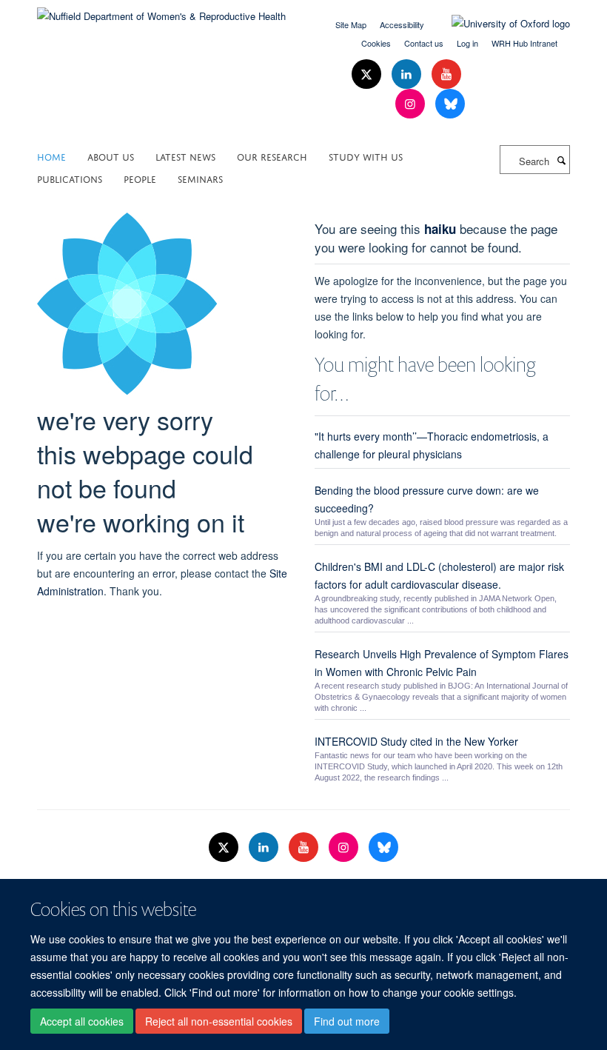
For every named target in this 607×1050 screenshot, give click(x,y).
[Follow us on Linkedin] (408, 74)
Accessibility (402, 24)
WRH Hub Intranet (524, 43)
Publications (69, 178)
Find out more (347, 1021)
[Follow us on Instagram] (411, 104)
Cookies (376, 43)
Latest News (185, 156)
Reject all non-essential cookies (218, 1021)
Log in (467, 43)
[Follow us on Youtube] (446, 74)
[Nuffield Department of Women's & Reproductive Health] (161, 11)
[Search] (561, 160)
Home (51, 156)
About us (110, 156)
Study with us (366, 156)
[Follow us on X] (368, 74)
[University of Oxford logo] (499, 24)
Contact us (423, 43)
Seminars (200, 178)
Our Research (272, 156)
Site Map (350, 24)
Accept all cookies (82, 1021)
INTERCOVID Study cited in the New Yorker (416, 741)
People (140, 178)
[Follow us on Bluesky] (450, 104)
